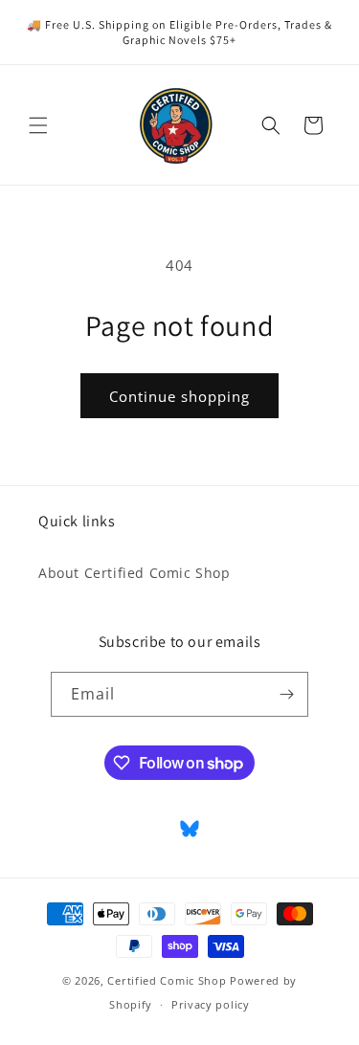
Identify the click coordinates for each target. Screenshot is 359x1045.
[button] (38, 125)
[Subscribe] (286, 694)
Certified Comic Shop (166, 980)
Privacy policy (210, 1004)
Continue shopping (179, 396)
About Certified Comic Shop (134, 573)
